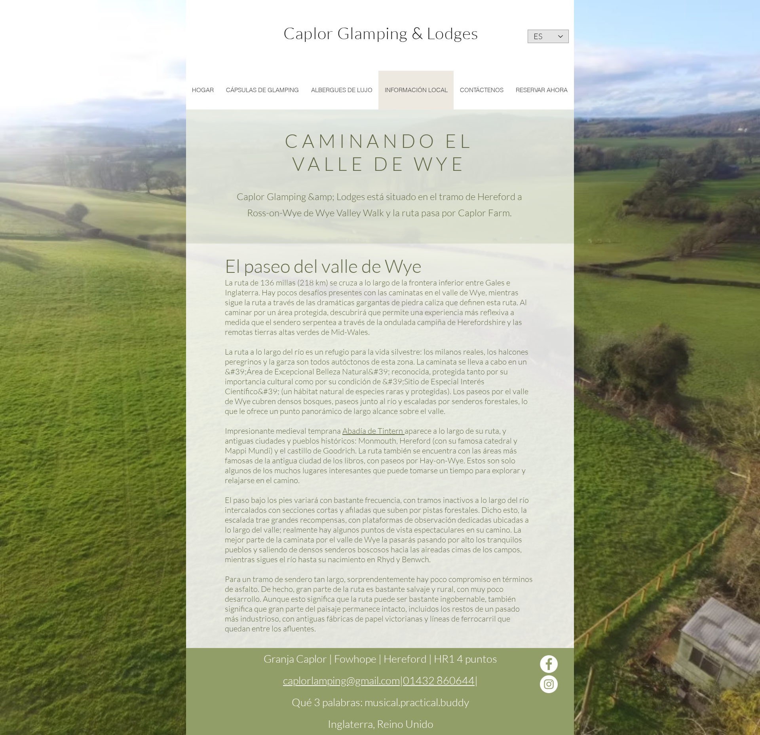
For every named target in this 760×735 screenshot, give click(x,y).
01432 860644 (439, 680)
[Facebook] (549, 664)
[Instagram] (549, 684)
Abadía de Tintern (373, 431)
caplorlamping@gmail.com (341, 680)
